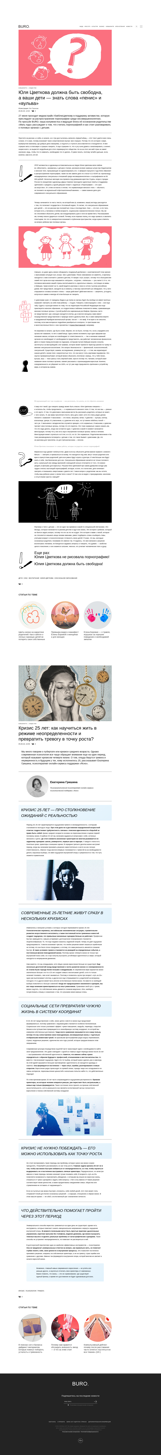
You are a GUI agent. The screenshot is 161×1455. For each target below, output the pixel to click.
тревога (40, 1291)
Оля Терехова (33, 108)
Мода (81, 26)
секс (26, 578)
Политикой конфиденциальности (89, 1431)
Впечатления (120, 26)
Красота (87, 26)
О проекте (61, 1421)
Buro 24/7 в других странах (77, 1421)
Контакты (52, 1421)
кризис (22, 1291)
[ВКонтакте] (33, 111)
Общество (32, 88)
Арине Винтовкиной (77, 325)
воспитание (34, 578)
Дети (21, 578)
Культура (95, 26)
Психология (31, 1291)
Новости (129, 26)
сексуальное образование (65, 578)
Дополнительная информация (99, 1421)
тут (84, 350)
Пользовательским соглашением (71, 1431)
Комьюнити (110, 26)
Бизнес (102, 26)
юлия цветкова (46, 578)
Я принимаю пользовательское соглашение (81, 1405)
